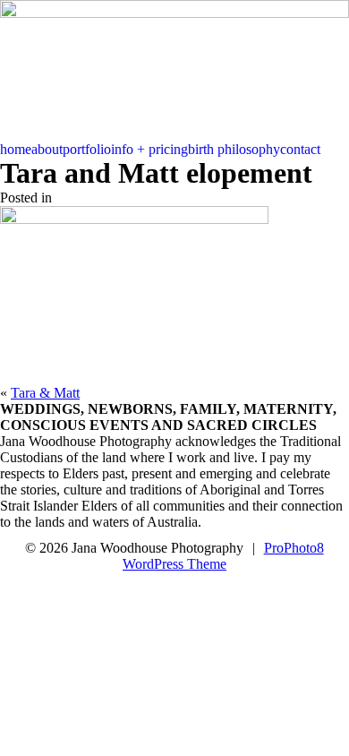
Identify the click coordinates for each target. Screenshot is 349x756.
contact (300, 149)
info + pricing (149, 149)
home (15, 149)
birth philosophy (234, 149)
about (47, 149)
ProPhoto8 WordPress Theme (223, 555)
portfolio (87, 149)
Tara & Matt (45, 392)
